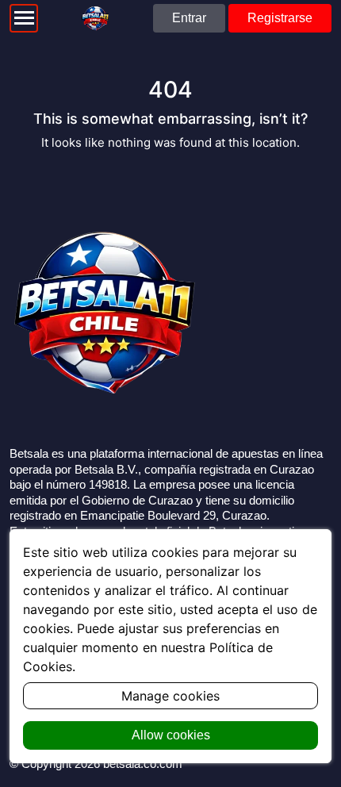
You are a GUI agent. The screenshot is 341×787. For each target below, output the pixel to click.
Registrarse (279, 18)
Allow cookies (171, 735)
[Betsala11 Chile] (95, 18)
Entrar (189, 18)
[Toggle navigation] (24, 18)
